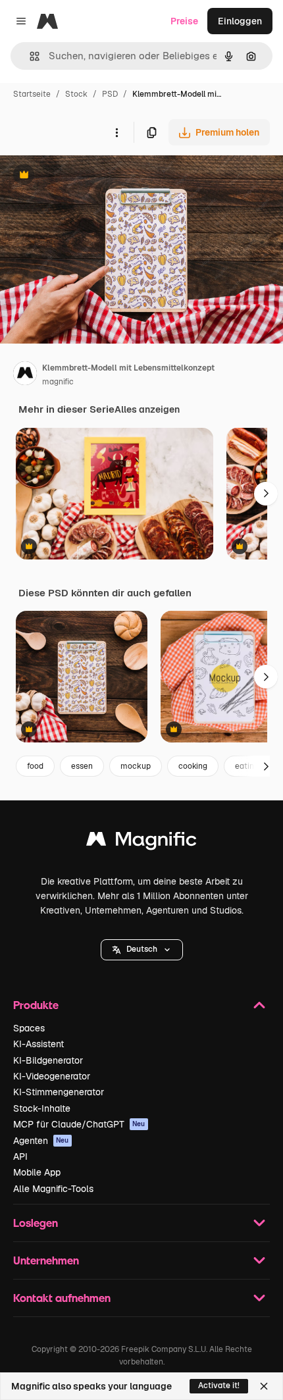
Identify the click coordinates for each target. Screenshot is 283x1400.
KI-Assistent (38, 1044)
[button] (142, 949)
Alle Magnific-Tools (53, 1189)
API (20, 1156)
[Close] (264, 1386)
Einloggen (240, 21)
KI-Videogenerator (51, 1076)
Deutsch (141, 949)
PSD (110, 94)
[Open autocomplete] (29, 56)
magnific (58, 381)
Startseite (32, 94)
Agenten (41, 1141)
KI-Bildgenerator (48, 1060)
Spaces (29, 1028)
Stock (76, 94)
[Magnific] (141, 842)
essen (82, 766)
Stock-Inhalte (41, 1108)
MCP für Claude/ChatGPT (79, 1124)
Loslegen (35, 1223)
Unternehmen (46, 1260)
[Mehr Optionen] (116, 132)
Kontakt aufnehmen (62, 1298)
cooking (192, 766)
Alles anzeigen (147, 409)
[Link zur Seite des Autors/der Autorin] (25, 375)
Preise (184, 21)
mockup (135, 766)
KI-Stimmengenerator (58, 1092)
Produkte (36, 1005)
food (35, 766)
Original (84, 176)
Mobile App (37, 1172)
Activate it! (219, 1385)
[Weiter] (266, 493)
